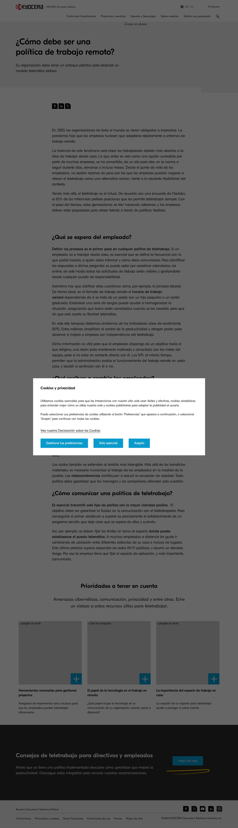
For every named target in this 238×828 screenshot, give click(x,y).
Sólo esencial (108, 443)
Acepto (139, 443)
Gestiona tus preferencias (64, 443)
